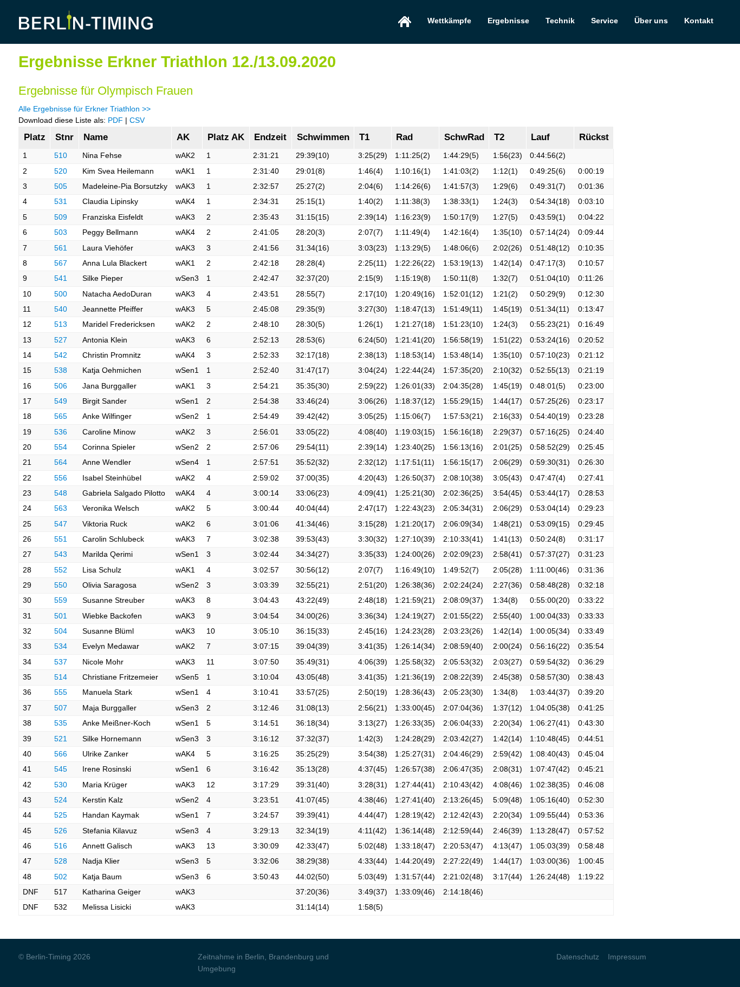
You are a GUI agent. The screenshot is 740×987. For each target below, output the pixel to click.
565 (60, 416)
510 (60, 155)
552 (60, 569)
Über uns (651, 20)
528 (60, 861)
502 (60, 876)
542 (60, 355)
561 (60, 248)
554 (60, 447)
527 (60, 339)
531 (60, 201)
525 (60, 815)
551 (60, 539)
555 (60, 692)
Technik (560, 20)
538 (60, 370)
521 (60, 738)
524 (60, 799)
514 (60, 677)
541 (60, 278)
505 (60, 186)
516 (60, 845)
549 (60, 401)
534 (60, 646)
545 (60, 769)
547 (60, 523)
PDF (115, 120)
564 (60, 462)
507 (60, 707)
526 (60, 830)
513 (60, 324)
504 (60, 631)
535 (60, 723)
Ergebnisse (508, 20)
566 (60, 753)
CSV (137, 120)
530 (60, 784)
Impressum (627, 956)
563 (60, 508)
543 (60, 554)
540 (60, 309)
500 (60, 293)
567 (60, 263)
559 (60, 600)
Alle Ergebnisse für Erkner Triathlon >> (84, 108)
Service (604, 20)
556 (60, 477)
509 (60, 217)
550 (60, 585)
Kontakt (698, 20)
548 (60, 493)
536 (60, 431)
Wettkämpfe (449, 20)
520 (60, 171)
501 (60, 615)
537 (60, 661)
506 (60, 385)
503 (60, 232)
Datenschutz (577, 956)
